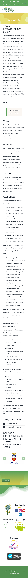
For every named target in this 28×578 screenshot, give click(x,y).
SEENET (8, 365)
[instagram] (6, 1)
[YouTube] (23, 510)
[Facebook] (16, 510)
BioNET (8, 376)
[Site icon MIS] (7, 504)
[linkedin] (6, 4)
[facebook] (3, 1)
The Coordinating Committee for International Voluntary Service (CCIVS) (14, 398)
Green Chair (9, 348)
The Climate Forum (11, 356)
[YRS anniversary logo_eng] (8, 8)
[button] (14, 423)
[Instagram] (20, 510)
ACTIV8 (17, 573)
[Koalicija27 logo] (20, 524)
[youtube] (3, 4)
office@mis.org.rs (15, 4)
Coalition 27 (9, 340)
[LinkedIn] (20, 514)
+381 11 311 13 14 (15, 1)
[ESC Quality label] (14, 541)
